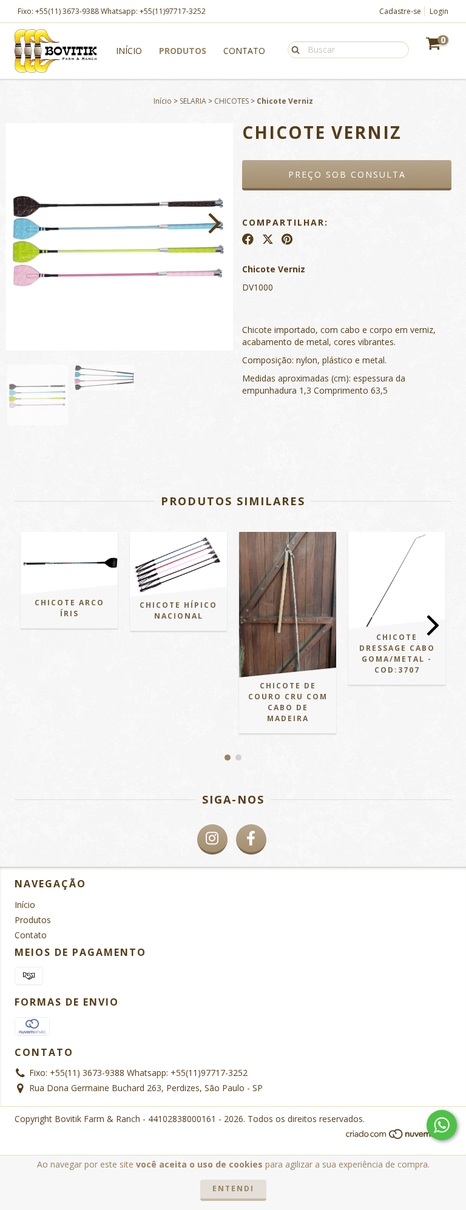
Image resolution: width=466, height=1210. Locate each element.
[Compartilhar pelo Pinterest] (287, 239)
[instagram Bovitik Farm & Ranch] (212, 839)
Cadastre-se (400, 11)
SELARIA (193, 101)
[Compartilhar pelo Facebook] (248, 239)
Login (439, 11)
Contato (244, 50)
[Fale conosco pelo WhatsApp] (442, 1125)
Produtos (182, 50)
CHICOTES (231, 101)
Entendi (233, 1188)
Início (129, 50)
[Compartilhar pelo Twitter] (268, 239)
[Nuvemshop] (398, 1137)
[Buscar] (293, 49)
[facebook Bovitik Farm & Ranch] (251, 839)
